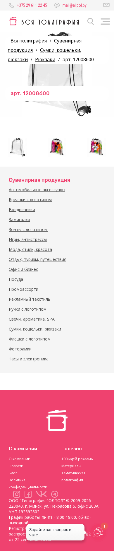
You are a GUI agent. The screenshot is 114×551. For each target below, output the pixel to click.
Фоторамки (20, 349)
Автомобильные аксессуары (37, 189)
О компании (19, 458)
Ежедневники (22, 209)
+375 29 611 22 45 (32, 5)
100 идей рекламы (77, 458)
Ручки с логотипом (27, 309)
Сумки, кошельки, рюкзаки (35, 329)
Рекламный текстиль (29, 299)
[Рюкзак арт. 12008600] (17, 147)
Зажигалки (19, 219)
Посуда (16, 279)
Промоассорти (23, 289)
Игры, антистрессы (28, 239)
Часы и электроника (29, 359)
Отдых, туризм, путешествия (37, 259)
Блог (13, 472)
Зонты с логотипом (28, 229)
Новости (16, 465)
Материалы (71, 465)
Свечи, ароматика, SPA (32, 319)
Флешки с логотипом (30, 339)
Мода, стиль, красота (30, 249)
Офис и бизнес (23, 269)
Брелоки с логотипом (30, 199)
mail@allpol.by (75, 5)
